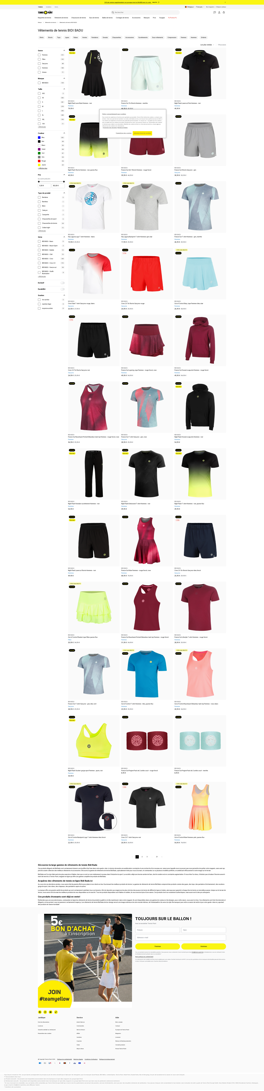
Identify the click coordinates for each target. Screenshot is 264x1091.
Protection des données (110, 127)
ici (157, 124)
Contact (117, 1026)
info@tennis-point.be (197, 952)
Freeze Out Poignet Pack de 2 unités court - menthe (191, 770)
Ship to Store (80, 1048)
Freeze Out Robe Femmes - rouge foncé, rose (136, 570)
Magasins (118, 1033)
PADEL (56, 7)
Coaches (79, 1041)
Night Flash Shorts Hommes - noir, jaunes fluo (83, 170)
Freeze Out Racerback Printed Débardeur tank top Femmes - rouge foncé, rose (93, 437)
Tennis (40, 7)
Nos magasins (210, 7)
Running (48, 7)
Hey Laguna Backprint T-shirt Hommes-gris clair (136, 237)
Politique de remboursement (107, 1059)
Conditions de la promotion (13, 1087)
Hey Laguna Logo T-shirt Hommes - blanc (81, 237)
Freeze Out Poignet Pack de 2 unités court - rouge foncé (139, 770)
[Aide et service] (214, 12)
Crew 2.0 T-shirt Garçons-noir (131, 837)
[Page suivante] (162, 856)
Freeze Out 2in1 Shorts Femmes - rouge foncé (136, 170)
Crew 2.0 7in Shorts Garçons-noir (79, 370)
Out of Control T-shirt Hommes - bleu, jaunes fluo (137, 704)
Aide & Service (81, 1022)
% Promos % (172, 18)
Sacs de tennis (94, 18)
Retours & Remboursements (123, 1041)
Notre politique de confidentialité (144, 956)
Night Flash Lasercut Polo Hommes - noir (187, 103)
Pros (154, 18)
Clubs (78, 1045)
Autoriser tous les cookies (142, 133)
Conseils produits (120, 1045)
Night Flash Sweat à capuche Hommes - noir (188, 437)
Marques (147, 18)
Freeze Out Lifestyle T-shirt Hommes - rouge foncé (190, 637)
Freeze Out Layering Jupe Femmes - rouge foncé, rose (139, 370)
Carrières (79, 1037)
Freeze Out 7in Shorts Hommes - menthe (134, 103)
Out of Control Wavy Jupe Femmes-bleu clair (188, 303)
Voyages (162, 18)
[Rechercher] (113, 12)
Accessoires (136, 18)
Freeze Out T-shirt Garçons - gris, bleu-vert (82, 704)
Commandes (80, 1026)
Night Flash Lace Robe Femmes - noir (80, 103)
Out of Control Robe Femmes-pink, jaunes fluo (189, 837)
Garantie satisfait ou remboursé (46, 1029)
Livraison (117, 1037)
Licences (40, 1026)
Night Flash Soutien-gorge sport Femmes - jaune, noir (85, 770)
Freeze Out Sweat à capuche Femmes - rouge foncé (191, 370)
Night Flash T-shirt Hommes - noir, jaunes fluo (189, 503)
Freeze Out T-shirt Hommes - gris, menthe (188, 237)
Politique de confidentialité (64, 1059)
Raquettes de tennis (44, 18)
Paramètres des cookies (44, 1033)
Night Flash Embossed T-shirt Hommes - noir (135, 503)
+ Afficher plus (42, 127)
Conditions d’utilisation (91, 1059)
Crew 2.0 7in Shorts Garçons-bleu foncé (187, 570)
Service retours (81, 1029)
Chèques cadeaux (221, 7)
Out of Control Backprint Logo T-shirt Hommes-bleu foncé (87, 837)
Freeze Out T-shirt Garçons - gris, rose (134, 437)
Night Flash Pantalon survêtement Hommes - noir (84, 503)
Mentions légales (78, 1059)
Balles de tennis (107, 18)
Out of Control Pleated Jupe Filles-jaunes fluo (83, 637)
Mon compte (118, 1022)
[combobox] (145, 12)
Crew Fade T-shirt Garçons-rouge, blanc (81, 303)
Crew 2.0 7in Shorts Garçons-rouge (132, 303)
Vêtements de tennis (61, 18)
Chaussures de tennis (78, 18)
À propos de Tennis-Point (122, 1029)
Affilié (78, 1033)
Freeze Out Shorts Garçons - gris (185, 170)
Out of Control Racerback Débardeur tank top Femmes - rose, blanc (196, 704)
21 (157, 857)
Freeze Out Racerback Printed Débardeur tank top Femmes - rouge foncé (145, 637)
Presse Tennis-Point (120, 1048)
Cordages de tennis (122, 18)
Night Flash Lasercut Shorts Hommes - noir (82, 570)
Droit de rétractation (43, 1022)
